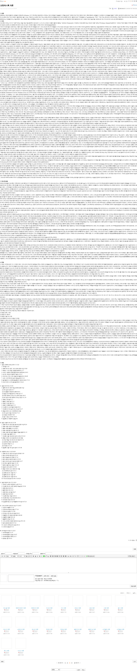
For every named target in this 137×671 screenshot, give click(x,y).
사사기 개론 (21, 650)
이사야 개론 (49, 608)
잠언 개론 (92, 608)
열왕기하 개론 (78, 629)
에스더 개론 (6, 629)
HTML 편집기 (131, 556)
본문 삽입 (53, 576)
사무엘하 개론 (106, 629)
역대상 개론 (63, 629)
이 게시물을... (131, 540)
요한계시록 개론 (6, 5)
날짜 (134, 593)
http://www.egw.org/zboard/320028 (8, 8)
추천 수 (128, 593)
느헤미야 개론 (21, 629)
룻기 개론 (6, 650)
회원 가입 (119, 1)
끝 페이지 (76, 663)
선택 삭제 (46, 576)
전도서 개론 (78, 608)
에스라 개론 (35, 629)
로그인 (126, 1)
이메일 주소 (29, 553)
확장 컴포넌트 (91, 556)
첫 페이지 (60, 663)
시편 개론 (106, 608)
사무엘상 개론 (120, 629)
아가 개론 (63, 608)
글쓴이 (3, 553)
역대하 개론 (49, 629)
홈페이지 (42, 553)
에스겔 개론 (6, 608)
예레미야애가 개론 (21, 608)
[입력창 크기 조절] (68, 572)
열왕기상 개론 (92, 629)
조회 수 (122, 593)
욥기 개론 (120, 608)
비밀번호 (15, 553)
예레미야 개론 (35, 608)
